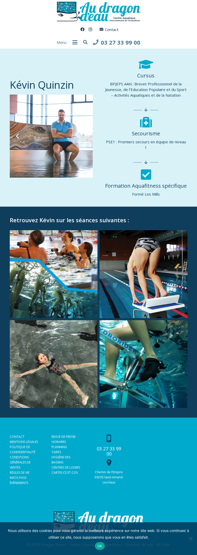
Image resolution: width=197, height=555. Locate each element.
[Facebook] (82, 29)
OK (99, 546)
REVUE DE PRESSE (64, 437)
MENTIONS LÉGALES (24, 442)
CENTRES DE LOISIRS (66, 467)
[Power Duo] (54, 274)
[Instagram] (90, 29)
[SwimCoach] (144, 274)
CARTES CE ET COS (65, 472)
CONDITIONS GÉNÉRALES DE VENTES (20, 462)
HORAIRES (59, 442)
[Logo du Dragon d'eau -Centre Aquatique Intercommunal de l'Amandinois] (98, 11)
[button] (75, 42)
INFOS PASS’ (18, 478)
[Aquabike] (144, 364)
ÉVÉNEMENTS (19, 483)
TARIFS (56, 452)
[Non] (190, 538)
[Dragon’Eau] (54, 364)
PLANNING (59, 447)
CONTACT (17, 437)
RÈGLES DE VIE (19, 472)
